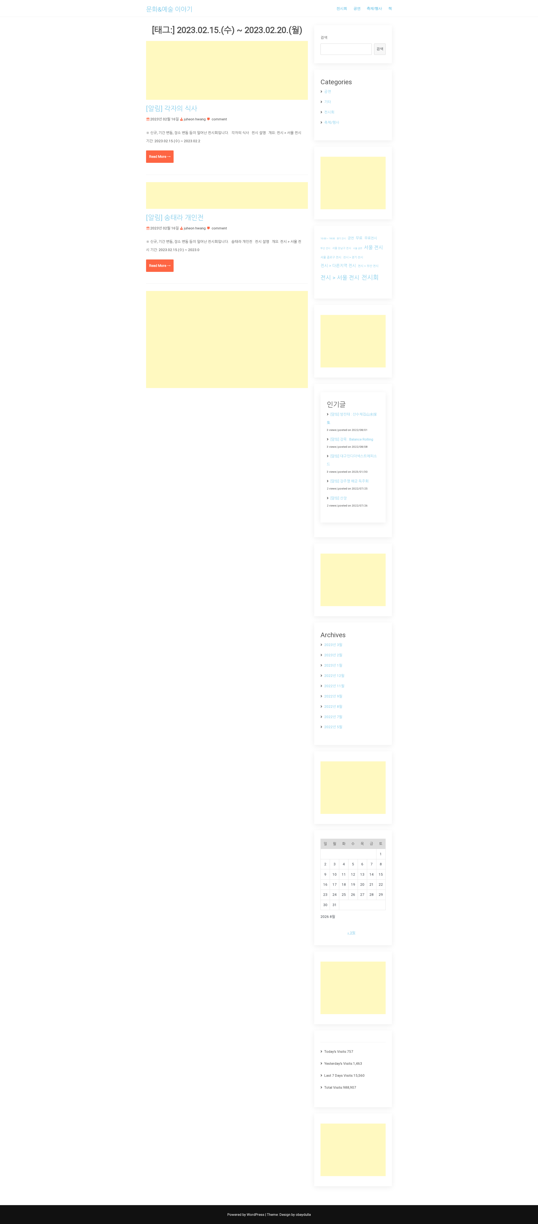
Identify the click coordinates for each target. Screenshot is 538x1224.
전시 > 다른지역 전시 (338, 265)
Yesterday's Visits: (338, 1063)
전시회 (341, 8)
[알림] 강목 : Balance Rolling (352, 439)
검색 (323, 38)
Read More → (159, 156)
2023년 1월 (333, 665)
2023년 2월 (333, 655)
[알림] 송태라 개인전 (175, 218)
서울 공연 (357, 248)
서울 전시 (373, 247)
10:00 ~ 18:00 (327, 238)
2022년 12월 (334, 676)
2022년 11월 (334, 686)
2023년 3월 (333, 645)
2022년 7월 (333, 717)
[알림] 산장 (339, 498)
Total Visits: (333, 1087)
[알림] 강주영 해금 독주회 (350, 481)
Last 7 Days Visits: (338, 1075)
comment (219, 119)
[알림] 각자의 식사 (171, 109)
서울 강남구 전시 (341, 248)
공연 (357, 8)
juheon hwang (195, 119)
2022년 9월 (333, 696)
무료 (359, 238)
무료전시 (370, 238)
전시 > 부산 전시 (368, 266)
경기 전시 (341, 238)
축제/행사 (374, 8)
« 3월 (351, 933)
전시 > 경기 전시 (353, 257)
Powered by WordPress (246, 1214)
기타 (327, 102)
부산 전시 (325, 248)
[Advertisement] (227, 70)
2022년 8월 (333, 706)
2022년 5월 (333, 727)
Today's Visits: (335, 1051)
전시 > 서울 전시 (339, 277)
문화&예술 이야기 (169, 9)
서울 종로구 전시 (330, 257)
